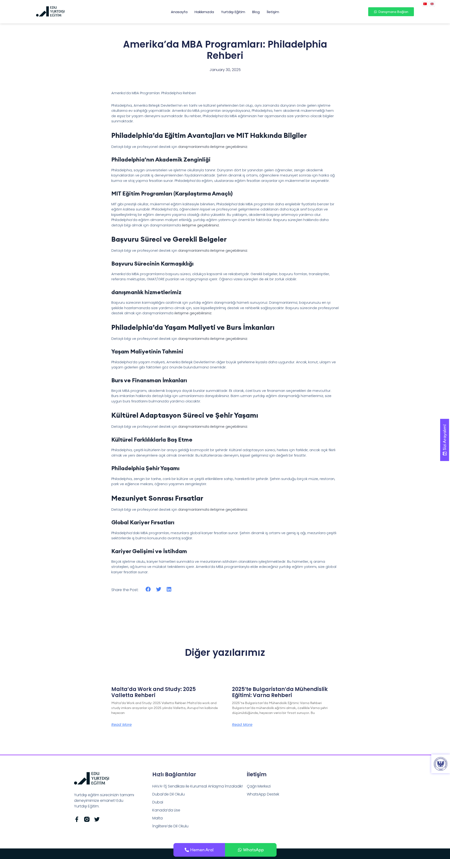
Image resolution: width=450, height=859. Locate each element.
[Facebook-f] (76, 819)
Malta (157, 818)
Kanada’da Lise (166, 810)
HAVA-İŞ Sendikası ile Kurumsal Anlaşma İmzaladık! (197, 786)
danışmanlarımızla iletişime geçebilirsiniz (212, 146)
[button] (148, 589)
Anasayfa (179, 11)
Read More (121, 725)
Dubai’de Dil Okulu (168, 794)
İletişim (273, 11)
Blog (256, 11)
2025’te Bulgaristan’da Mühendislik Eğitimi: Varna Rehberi (280, 692)
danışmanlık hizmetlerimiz (146, 292)
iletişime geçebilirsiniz (200, 225)
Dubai (157, 802)
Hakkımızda (204, 11)
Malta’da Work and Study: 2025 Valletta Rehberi (153, 692)
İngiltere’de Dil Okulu (170, 826)
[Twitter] (97, 819)
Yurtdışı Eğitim (233, 11)
